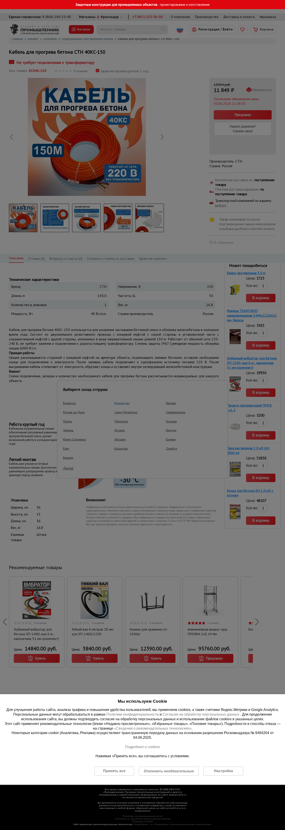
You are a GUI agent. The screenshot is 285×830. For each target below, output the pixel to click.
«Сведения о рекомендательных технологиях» (152, 728)
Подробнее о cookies (142, 747)
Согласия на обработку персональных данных (201, 714)
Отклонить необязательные (169, 771)
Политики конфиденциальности (132, 714)
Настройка (223, 771)
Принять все (114, 771)
